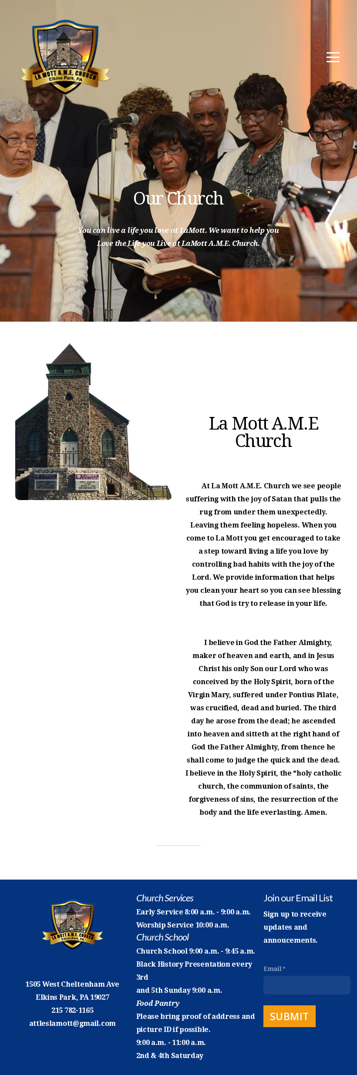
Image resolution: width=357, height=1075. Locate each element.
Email (272, 968)
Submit (289, 1016)
